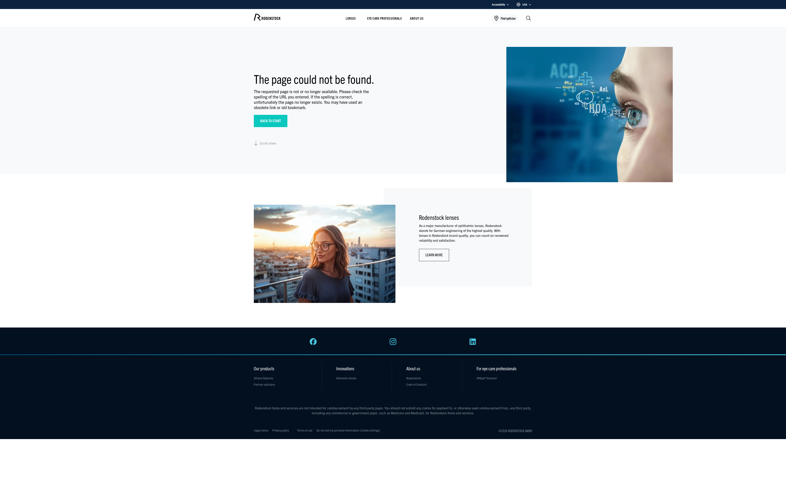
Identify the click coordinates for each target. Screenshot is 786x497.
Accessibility (498, 4)
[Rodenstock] (267, 19)
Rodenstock (413, 378)
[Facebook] (313, 344)
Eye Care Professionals (384, 18)
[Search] (528, 18)
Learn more (434, 254)
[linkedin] (472, 344)
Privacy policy (280, 430)
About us (416, 18)
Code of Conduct (416, 384)
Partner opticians (264, 384)
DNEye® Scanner (487, 378)
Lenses (351, 18)
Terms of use (304, 430)
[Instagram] (393, 344)
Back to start (270, 120)
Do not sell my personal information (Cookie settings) (348, 430)
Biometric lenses (346, 378)
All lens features (263, 378)
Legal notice (261, 430)
